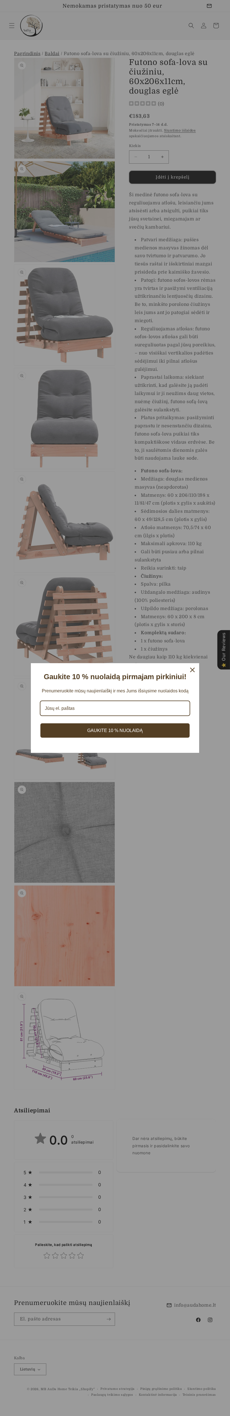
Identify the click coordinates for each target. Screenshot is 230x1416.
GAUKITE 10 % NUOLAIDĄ (115, 730)
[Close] (192, 670)
